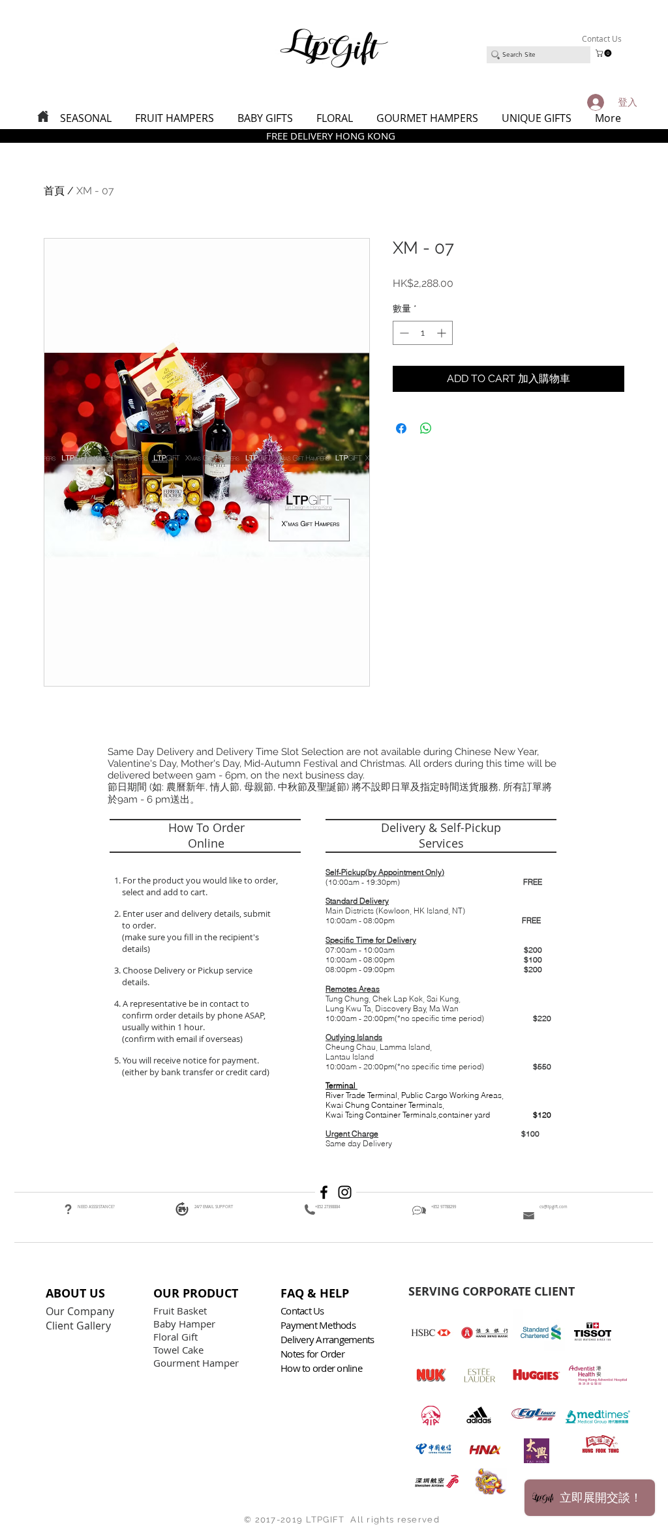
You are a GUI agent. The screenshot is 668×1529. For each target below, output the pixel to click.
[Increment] (442, 332)
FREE (532, 882)
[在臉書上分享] (401, 428)
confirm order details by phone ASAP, (194, 1015)
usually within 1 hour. (163, 1027)
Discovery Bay (400, 1008)
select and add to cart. (162, 892)
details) (136, 949)
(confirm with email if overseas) (181, 1039)
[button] (604, 53)
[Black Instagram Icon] (345, 1192)
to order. (137, 925)
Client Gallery (80, 1325)
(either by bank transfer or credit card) (194, 1072)
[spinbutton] (422, 332)
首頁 (54, 191)
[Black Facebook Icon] (324, 1192)
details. (136, 982)
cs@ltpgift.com (553, 1207)
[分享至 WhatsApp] (426, 428)
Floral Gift (175, 1336)
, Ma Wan (442, 1008)
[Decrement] (403, 332)
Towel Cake (179, 1349)
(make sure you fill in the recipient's (190, 937)
